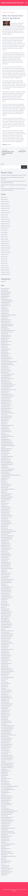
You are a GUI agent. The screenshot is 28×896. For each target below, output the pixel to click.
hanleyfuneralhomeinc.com (7, 442)
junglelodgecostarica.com (6, 612)
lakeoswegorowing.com (6, 851)
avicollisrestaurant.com (6, 660)
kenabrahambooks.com (6, 554)
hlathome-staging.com (6, 461)
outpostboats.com (5, 506)
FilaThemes (14, 890)
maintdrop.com (4, 346)
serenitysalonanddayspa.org (7, 301)
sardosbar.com (4, 422)
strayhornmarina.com (5, 543)
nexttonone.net (4, 717)
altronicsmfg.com (5, 311)
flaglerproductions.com (6, 545)
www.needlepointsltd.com (7, 755)
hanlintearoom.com (5, 839)
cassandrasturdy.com (5, 514)
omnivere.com (4, 307)
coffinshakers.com (5, 585)
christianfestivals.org (5, 613)
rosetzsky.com (4, 570)
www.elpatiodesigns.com (6, 803)
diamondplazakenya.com (6, 814)
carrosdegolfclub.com (5, 388)
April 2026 (3, 197)
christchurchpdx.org (5, 553)
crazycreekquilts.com (5, 549)
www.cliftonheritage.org (6, 759)
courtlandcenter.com (5, 657)
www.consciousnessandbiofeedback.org (9, 786)
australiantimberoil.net (6, 381)
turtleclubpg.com (5, 651)
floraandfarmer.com (5, 391)
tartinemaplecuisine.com (6, 598)
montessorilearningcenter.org (7, 820)
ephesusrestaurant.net (6, 798)
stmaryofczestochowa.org (7, 587)
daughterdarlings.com (5, 296)
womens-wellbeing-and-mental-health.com (10, 475)
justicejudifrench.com (5, 588)
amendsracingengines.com (6, 738)
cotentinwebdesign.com (6, 375)
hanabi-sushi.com (4, 773)
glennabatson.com (5, 542)
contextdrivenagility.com (6, 582)
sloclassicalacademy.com (6, 539)
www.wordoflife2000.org (6, 416)
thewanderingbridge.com (6, 590)
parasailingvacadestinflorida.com (8, 833)
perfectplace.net (4, 487)
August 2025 (4, 214)
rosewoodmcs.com (5, 781)
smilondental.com (5, 451)
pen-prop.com (4, 724)
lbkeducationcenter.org (6, 484)
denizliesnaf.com (4, 675)
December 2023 (4, 245)
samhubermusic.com (5, 873)
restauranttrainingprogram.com (8, 469)
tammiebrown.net (5, 605)
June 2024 (3, 232)
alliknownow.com (5, 534)
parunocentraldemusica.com (7, 809)
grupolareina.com (4, 372)
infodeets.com (4, 297)
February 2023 (4, 267)
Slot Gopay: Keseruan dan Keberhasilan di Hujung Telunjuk (13, 175)
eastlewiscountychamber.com (7, 535)
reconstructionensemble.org (7, 643)
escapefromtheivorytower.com (7, 395)
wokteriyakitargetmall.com (7, 462)
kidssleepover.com (5, 316)
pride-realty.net (4, 834)
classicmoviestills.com (6, 517)
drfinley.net (3, 847)
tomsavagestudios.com (6, 473)
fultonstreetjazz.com (5, 367)
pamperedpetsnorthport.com (7, 436)
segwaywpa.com (4, 694)
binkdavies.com (4, 551)
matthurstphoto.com (5, 825)
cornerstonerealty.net (5, 784)
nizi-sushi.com (4, 601)
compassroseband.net (5, 683)
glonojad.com (4, 571)
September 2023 (4, 252)
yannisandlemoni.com (5, 430)
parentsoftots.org (5, 702)
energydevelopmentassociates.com (8, 389)
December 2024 (4, 219)
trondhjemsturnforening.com (7, 812)
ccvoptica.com (4, 769)
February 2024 (4, 241)
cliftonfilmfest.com (5, 406)
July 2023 (3, 256)
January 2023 (4, 270)
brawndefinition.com (5, 546)
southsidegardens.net (5, 792)
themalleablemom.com (6, 591)
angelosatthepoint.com (6, 668)
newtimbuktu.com (5, 310)
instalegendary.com (5, 329)
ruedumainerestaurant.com (7, 568)
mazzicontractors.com (6, 795)
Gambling (9, 144)
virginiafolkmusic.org (5, 476)
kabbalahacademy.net (5, 450)
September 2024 (4, 225)
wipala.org (3, 501)
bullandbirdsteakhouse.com (7, 756)
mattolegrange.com (5, 610)
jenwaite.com (4, 842)
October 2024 (4, 223)
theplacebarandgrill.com (6, 663)
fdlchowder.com (4, 753)
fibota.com (3, 806)
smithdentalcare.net (5, 870)
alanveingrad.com (5, 618)
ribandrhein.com (4, 479)
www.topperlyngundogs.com (7, 728)
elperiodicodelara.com (6, 291)
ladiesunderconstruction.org (7, 378)
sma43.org (3, 761)
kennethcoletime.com (5, 593)
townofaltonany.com (5, 627)
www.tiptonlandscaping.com (7, 766)
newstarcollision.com (5, 453)
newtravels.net (4, 318)
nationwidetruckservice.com (12, 2)
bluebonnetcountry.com (6, 341)
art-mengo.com (4, 602)
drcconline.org (4, 661)
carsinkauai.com (4, 829)
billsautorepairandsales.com (7, 817)
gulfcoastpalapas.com (6, 696)
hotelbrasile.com (4, 366)
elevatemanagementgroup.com (8, 843)
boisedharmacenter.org (6, 498)
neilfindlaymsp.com (5, 658)
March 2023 (3, 265)
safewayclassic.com (5, 322)
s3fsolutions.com (5, 392)
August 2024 (4, 228)
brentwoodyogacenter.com (7, 764)
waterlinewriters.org (5, 699)
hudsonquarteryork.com (6, 805)
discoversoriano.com (5, 520)
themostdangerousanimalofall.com (9, 531)
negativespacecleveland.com (7, 630)
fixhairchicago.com (5, 674)
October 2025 (4, 210)
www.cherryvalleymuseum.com (8, 374)
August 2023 (4, 254)
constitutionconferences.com (7, 677)
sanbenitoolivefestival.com (7, 515)
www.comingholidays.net (6, 523)
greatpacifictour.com (5, 652)
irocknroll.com (4, 414)
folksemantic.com (5, 420)
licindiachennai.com (5, 294)
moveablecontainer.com (6, 371)
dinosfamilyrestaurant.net (6, 383)
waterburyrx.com (4, 665)
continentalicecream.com (6, 548)
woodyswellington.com (6, 800)
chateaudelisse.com (5, 360)
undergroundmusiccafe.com (7, 871)
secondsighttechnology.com (7, 456)
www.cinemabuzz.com (6, 778)
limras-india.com (4, 290)
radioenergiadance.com (6, 353)
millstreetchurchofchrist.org (7, 831)
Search (2, 164)
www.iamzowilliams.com (6, 787)
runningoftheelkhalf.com (6, 730)
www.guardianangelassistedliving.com (9, 811)
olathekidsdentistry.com (6, 441)
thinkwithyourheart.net (6, 411)
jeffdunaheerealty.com (6, 731)
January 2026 (4, 203)
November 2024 (4, 221)
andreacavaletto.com (5, 495)
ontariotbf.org (4, 327)
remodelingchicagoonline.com (7, 763)
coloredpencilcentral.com (6, 405)
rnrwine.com (3, 850)
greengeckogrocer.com (6, 459)
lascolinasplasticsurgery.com (7, 758)
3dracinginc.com (4, 528)
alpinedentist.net (4, 352)
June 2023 (3, 259)
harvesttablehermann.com (7, 386)
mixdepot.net (4, 780)
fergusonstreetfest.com (6, 822)
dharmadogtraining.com (6, 861)
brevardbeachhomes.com (6, 394)
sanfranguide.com (5, 525)
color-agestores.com (5, 500)
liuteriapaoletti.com (5, 632)
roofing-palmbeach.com (6, 400)
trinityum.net (4, 794)
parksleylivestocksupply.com (7, 497)
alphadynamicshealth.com (6, 836)
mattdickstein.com (5, 711)
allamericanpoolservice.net (7, 470)
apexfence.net (4, 875)
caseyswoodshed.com (5, 672)
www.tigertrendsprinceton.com (7, 725)
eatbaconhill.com (5, 313)
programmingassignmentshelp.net (8, 315)
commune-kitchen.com (6, 556)
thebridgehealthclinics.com (7, 697)
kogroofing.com (4, 350)
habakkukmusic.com (5, 716)
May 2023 (3, 261)
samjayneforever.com (5, 823)
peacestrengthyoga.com (6, 733)
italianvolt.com (4, 423)
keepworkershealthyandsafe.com (8, 330)
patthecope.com (4, 679)
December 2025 (4, 206)
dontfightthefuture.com (6, 402)
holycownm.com (4, 647)
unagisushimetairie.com (6, 335)
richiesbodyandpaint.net (6, 293)
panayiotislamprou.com (6, 357)
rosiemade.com (4, 437)
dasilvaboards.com (5, 540)
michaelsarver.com (5, 458)
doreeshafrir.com (4, 577)
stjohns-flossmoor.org (6, 638)
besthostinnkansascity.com (7, 868)
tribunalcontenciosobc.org (6, 537)
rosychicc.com (4, 504)
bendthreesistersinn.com (6, 637)
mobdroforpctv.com (5, 512)
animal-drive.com (4, 686)
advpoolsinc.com (4, 666)
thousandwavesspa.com (6, 655)
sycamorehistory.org (5, 783)
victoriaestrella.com (5, 654)
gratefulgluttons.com (6, 511)
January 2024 (4, 243)
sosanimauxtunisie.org (6, 349)
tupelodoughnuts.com (6, 439)
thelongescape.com (5, 609)
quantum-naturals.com (6, 819)
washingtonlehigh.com (6, 770)
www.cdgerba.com (5, 808)
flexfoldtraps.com (5, 736)
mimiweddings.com (5, 867)
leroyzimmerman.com (5, 845)
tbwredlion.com (4, 815)
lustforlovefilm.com (5, 559)
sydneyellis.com (4, 465)
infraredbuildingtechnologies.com (8, 385)
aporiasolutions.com (5, 693)
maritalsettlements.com (6, 623)
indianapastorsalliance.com (7, 669)
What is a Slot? (22, 150)
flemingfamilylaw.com (6, 848)
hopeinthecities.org (5, 509)
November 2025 (4, 208)
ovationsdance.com (5, 478)
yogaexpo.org (4, 492)
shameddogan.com (5, 700)
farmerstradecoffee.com (6, 705)
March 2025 (3, 217)
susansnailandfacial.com (6, 722)
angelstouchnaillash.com (6, 448)
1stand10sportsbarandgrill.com (8, 445)
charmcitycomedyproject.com (7, 579)
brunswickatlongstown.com (7, 596)
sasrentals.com (4, 455)
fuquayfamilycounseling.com (7, 853)
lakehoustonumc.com (5, 714)
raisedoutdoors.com (5, 409)
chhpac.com (3, 859)
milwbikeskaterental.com (6, 624)
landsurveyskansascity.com (7, 744)
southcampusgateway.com (7, 358)
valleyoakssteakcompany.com (7, 671)
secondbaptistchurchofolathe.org (8, 856)
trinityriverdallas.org (5, 486)
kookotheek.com (4, 355)
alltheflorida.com (4, 826)
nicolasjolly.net (4, 560)
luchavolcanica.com (5, 646)
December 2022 (4, 272)
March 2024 (3, 239)
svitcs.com (3, 680)
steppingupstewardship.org (7, 767)
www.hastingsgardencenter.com (8, 789)
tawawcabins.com (5, 419)
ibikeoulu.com (4, 584)
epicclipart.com (4, 343)
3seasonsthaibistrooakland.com (8, 489)
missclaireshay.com (5, 288)
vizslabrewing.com (5, 427)
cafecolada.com (4, 518)
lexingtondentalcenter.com (7, 464)
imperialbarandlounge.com (6, 408)
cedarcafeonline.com (5, 302)
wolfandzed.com (4, 775)
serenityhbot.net (4, 719)
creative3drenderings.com (6, 703)
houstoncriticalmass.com (6, 529)
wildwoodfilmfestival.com (7, 363)
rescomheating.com (5, 865)
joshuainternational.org (6, 721)
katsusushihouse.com (5, 565)
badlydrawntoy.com (5, 713)
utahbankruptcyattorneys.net (7, 413)
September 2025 (4, 212)
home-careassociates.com (6, 493)
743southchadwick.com (6, 397)
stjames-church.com (5, 574)
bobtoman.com (4, 347)
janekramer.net (4, 599)
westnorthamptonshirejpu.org (7, 364)
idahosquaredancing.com (6, 417)
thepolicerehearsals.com (6, 532)
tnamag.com (3, 688)
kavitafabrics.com (5, 644)
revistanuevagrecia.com (6, 573)
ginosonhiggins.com (5, 619)
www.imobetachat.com (6, 710)
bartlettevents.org (5, 369)
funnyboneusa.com (5, 640)
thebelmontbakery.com (6, 321)
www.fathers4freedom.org (7, 727)
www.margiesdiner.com (6, 752)
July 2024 (3, 230)
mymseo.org (3, 857)
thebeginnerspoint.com (6, 521)
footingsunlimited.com (6, 747)
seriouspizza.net (4, 682)
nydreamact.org (4, 333)
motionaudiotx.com (5, 862)
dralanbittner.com (5, 428)
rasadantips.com (4, 308)
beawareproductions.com (6, 581)
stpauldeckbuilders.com (6, 745)
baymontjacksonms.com (6, 626)
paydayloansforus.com (6, 319)
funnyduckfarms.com (5, 840)
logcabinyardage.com (5, 707)
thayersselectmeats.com (6, 691)
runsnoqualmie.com (5, 749)
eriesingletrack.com (5, 434)
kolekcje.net (3, 481)
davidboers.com (4, 708)
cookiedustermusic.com (6, 641)
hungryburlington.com (5, 595)
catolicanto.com (4, 483)
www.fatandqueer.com (6, 741)
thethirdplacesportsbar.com (7, 797)
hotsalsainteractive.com (6, 299)
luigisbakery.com (4, 772)
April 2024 (3, 236)
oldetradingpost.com (5, 377)
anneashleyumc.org (5, 742)
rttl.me (2, 864)
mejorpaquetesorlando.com (7, 444)
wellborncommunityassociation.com (9, 361)
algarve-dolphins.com (5, 616)
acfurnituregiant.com (5, 304)
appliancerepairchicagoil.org (7, 325)
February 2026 (4, 201)
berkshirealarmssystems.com (7, 425)
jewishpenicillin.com (5, 472)
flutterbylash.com (5, 837)
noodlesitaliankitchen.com (6, 332)
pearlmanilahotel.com (6, 344)
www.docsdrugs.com (5, 750)
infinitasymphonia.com (6, 562)
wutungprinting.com (5, 621)
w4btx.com (3, 447)
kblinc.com (3, 433)
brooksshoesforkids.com (6, 689)
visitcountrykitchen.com (6, 615)
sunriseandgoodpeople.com (7, 633)
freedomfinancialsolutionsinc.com (8, 735)
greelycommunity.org (5, 567)
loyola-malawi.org (5, 503)
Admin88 (12, 12)
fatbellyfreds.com (5, 801)
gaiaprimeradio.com (5, 604)
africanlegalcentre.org (6, 563)
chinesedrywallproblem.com (7, 635)
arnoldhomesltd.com (5, 403)
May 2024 (3, 234)
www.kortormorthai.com (6, 739)
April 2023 (3, 263)
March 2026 (3, 199)
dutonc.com (3, 607)
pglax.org (3, 629)
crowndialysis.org (4, 467)
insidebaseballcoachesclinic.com (8, 828)
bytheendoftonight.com (6, 507)
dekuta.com (3, 777)
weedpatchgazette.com (6, 431)
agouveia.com (4, 854)
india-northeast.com (5, 399)
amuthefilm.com (4, 557)
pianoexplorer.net (5, 791)
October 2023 (4, 250)
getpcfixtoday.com (5, 338)
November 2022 (4, 274)
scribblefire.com (4, 490)
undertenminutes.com (5, 305)
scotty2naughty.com (5, 576)
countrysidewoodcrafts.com (7, 324)
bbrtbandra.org (4, 339)
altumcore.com (4, 685)
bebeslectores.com (5, 380)
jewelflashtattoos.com (6, 336)
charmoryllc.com (4, 526)
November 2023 (4, 247)
